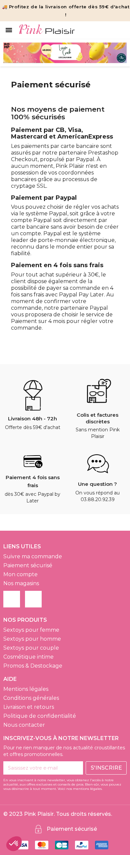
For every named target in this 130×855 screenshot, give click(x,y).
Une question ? (97, 484)
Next (116, 52)
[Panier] (120, 30)
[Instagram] (33, 599)
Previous (13, 52)
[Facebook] (11, 599)
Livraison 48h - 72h (32, 418)
